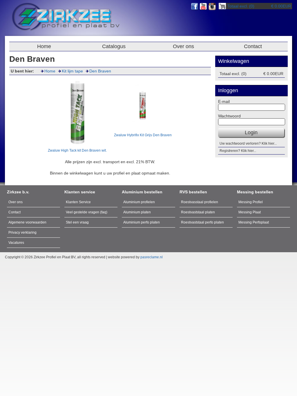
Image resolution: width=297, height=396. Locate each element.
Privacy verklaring (22, 232)
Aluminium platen (137, 212)
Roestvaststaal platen (198, 212)
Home (44, 46)
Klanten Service (78, 202)
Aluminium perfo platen (141, 222)
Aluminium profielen (139, 202)
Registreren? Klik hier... (238, 151)
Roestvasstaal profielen (199, 202)
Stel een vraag (77, 222)
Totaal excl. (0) (240, 6)
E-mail (224, 101)
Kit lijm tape (72, 71)
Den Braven (100, 71)
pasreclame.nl (151, 257)
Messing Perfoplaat (253, 222)
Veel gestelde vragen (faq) (86, 212)
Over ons (183, 46)
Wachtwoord (229, 116)
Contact (253, 46)
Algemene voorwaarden (27, 222)
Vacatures (16, 243)
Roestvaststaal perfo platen (202, 222)
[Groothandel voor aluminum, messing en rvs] (66, 31)
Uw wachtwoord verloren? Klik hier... (248, 143)
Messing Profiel (250, 202)
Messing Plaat (249, 212)
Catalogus (114, 46)
